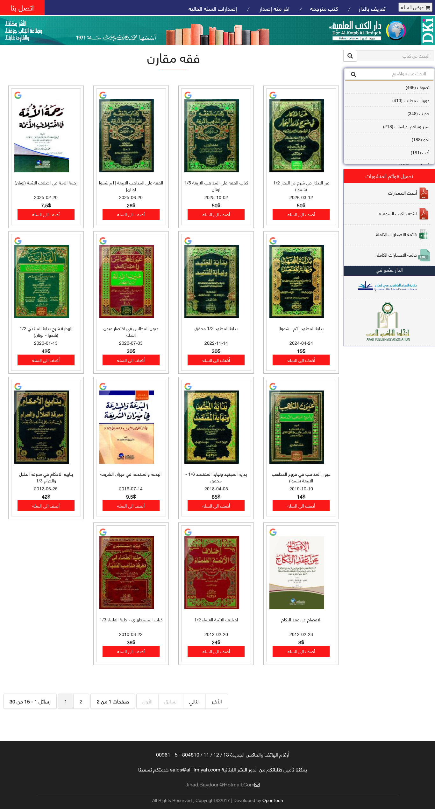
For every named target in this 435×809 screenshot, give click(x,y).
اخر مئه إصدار (273, 8)
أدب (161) (420, 152)
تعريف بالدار (372, 8)
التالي (194, 701)
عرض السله (413, 7)
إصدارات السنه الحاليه (213, 8)
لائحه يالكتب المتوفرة (398, 213)
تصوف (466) (417, 87)
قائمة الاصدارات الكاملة (396, 233)
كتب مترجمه (324, 8)
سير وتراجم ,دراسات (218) (406, 126)
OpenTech (272, 800)
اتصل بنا (22, 7)
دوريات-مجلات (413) (410, 100)
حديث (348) (418, 113)
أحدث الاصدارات (402, 192)
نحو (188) (420, 139)
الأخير (216, 701)
